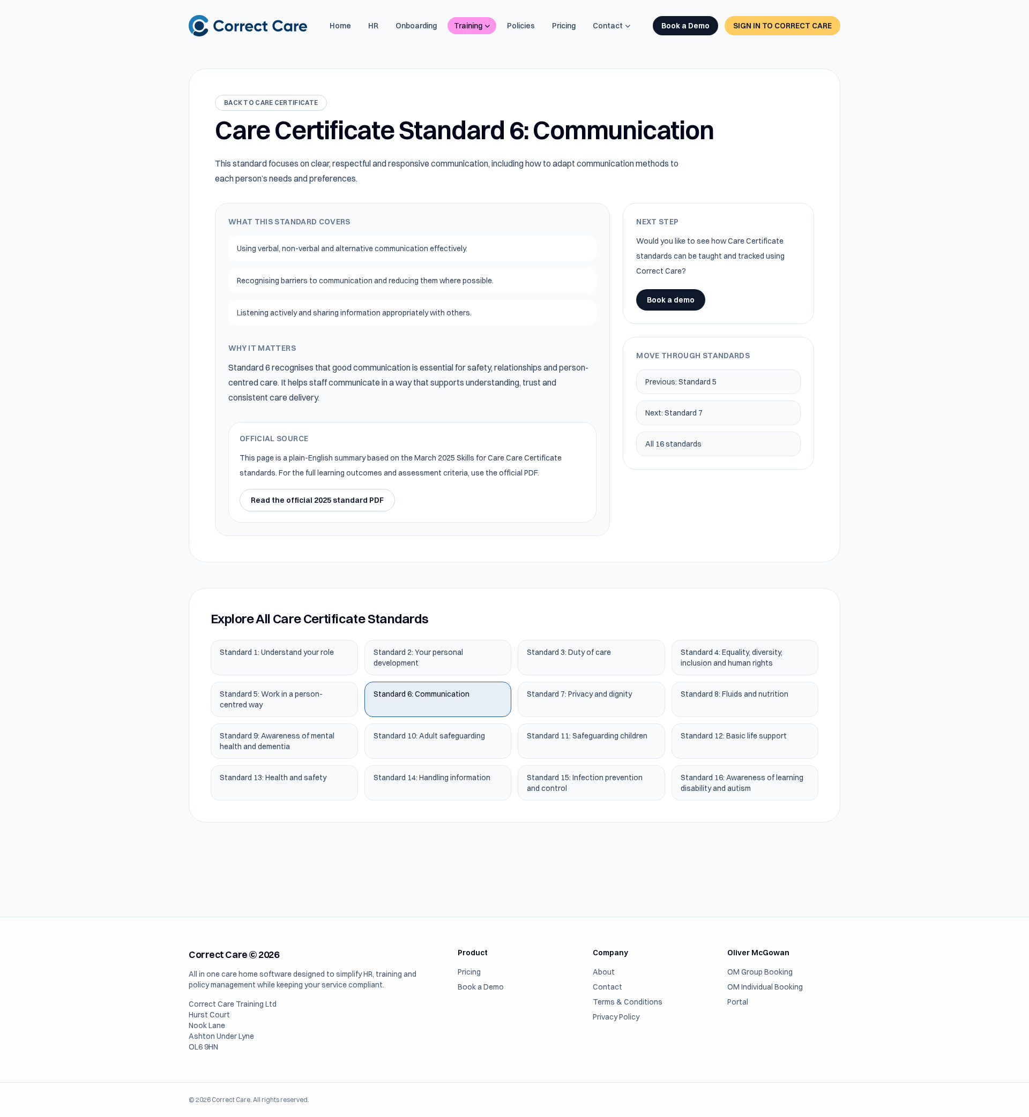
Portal (737, 1002)
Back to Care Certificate (271, 103)
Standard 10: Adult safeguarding (429, 736)
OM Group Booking (760, 972)
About (604, 972)
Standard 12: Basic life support (734, 736)
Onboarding (416, 26)
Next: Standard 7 (674, 413)
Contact (608, 26)
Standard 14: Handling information (432, 777)
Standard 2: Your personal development (418, 657)
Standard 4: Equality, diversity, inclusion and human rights (731, 657)
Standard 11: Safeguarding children (587, 736)
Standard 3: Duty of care (569, 652)
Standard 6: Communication (421, 694)
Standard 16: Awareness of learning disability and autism (742, 783)
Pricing (564, 26)
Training (468, 26)
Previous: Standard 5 (681, 382)
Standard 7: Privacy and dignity (579, 694)
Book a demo (671, 300)
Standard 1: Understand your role (277, 652)
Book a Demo (685, 26)
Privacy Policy (616, 1017)
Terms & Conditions (627, 1002)
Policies (521, 26)
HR (373, 26)
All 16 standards (673, 444)
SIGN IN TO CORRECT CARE (782, 26)
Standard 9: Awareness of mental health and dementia (277, 741)
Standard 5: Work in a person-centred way (271, 699)
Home (340, 26)
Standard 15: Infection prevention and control (585, 783)
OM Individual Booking (765, 987)
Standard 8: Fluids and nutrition (734, 694)
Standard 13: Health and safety (273, 777)
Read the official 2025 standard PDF (317, 500)
